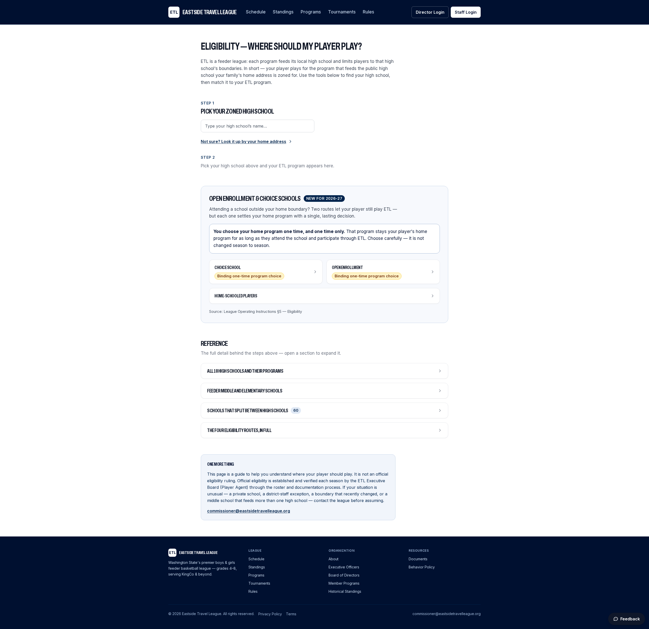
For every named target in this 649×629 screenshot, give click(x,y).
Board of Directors (344, 575)
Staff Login (466, 12)
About (333, 559)
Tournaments (342, 11)
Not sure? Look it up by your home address (243, 141)
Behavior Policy (422, 567)
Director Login (430, 12)
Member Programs (344, 583)
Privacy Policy (270, 614)
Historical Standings (345, 591)
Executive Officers (344, 567)
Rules (368, 11)
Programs (311, 11)
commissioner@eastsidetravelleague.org (248, 510)
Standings (283, 11)
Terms (291, 614)
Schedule (256, 11)
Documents (418, 559)
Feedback (630, 618)
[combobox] (257, 126)
